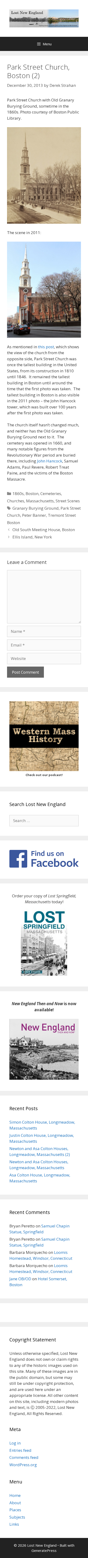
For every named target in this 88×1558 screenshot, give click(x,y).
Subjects (17, 1517)
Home (15, 1495)
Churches (15, 501)
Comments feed (23, 1457)
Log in (15, 1443)
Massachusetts (40, 501)
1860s (18, 493)
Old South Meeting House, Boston (43, 529)
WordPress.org (23, 1464)
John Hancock (49, 461)
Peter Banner (34, 515)
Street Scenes (68, 501)
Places (15, 1509)
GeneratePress (44, 1550)
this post (46, 346)
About (15, 1502)
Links (14, 1524)
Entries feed (20, 1450)
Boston (32, 493)
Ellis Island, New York (32, 537)
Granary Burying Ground (35, 508)
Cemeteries (50, 493)
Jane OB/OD (20, 1278)
